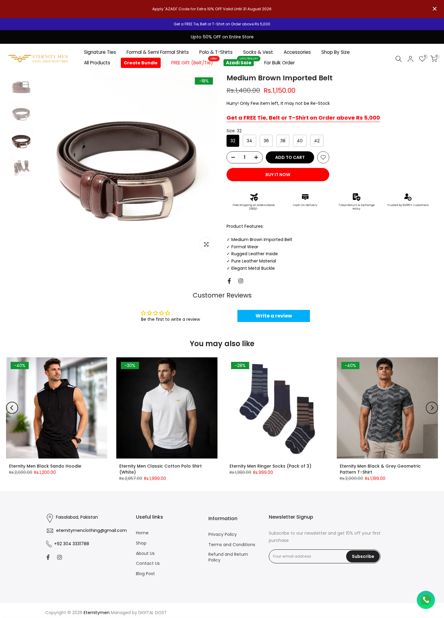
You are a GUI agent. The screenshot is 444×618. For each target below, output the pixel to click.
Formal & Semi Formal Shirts (158, 52)
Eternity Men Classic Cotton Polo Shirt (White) (160, 469)
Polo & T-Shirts (216, 52)
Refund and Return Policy (228, 557)
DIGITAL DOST (152, 613)
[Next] (432, 408)
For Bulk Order (279, 63)
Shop (141, 543)
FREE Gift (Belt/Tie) (194, 62)
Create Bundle (141, 63)
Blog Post (145, 574)
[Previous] (12, 408)
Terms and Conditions (231, 545)
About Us (145, 553)
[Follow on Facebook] (229, 281)
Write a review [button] (274, 315)
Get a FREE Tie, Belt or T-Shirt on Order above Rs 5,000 (303, 117)
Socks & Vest (258, 52)
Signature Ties (100, 52)
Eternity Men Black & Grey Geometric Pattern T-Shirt (380, 469)
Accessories (297, 52)
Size (234, 131)
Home (142, 533)
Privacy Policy (222, 534)
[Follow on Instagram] (240, 281)
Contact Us (148, 563)
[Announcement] (222, 24)
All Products (97, 63)
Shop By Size (335, 52)
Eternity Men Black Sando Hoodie (45, 466)
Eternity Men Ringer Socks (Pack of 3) (270, 466)
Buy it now (277, 175)
